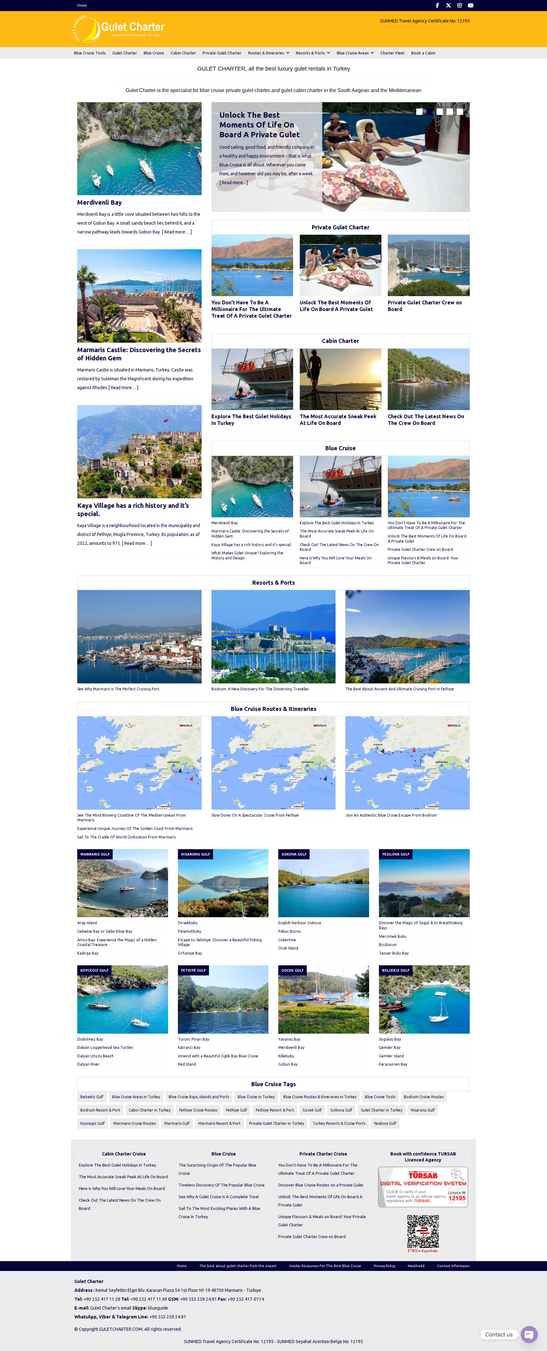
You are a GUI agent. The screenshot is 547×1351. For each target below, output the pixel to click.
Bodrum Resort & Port (100, 1110)
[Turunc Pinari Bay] (223, 999)
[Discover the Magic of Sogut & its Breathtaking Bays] (424, 883)
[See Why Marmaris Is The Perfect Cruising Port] (139, 636)
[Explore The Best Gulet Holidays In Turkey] (252, 379)
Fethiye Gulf (236, 1110)
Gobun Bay (288, 1064)
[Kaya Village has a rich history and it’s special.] (139, 451)
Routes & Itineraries (266, 53)
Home (82, 5)
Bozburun (388, 945)
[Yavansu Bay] (323, 999)
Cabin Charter (183, 53)
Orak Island (288, 948)
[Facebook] (437, 5)
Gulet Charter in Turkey (381, 1110)
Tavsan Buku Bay (394, 953)
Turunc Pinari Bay (193, 1039)
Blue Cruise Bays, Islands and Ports (199, 1097)
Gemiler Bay (389, 1047)
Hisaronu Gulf (423, 1110)
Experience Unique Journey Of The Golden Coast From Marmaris (134, 828)
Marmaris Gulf (177, 1123)
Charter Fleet (392, 53)
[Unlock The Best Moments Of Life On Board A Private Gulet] (340, 157)
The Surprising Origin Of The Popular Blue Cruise (217, 1169)
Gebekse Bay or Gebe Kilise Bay (104, 931)
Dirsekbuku (188, 923)
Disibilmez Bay (90, 1039)
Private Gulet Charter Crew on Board (420, 549)
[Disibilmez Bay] (122, 999)
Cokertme (287, 940)
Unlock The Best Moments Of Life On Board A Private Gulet (259, 125)
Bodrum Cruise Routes (424, 1097)
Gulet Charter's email (110, 1308)
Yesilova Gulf (385, 1123)
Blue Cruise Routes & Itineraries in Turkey (319, 1097)
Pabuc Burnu (289, 931)
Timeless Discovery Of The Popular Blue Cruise (222, 1185)
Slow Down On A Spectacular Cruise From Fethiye (255, 815)
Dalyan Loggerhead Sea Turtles (105, 1047)
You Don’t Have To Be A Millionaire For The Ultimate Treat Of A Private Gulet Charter (251, 309)
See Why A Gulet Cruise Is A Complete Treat (219, 1196)
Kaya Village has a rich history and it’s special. (251, 545)
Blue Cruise (154, 53)
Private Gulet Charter (222, 53)
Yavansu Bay (289, 1039)
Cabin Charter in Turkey (150, 1110)
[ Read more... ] (233, 182)
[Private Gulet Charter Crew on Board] (428, 265)
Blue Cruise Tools (90, 53)
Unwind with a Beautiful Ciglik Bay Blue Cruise (218, 1056)
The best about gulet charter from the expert (238, 1266)
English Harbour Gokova (299, 923)
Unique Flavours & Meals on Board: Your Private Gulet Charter (322, 1220)
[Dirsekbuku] (223, 883)
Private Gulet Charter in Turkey (276, 1123)
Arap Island (87, 923)
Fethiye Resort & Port (275, 1110)
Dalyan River (88, 1064)
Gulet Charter (124, 53)
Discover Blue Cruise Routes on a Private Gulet (320, 1185)
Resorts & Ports (310, 53)
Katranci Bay (189, 1047)
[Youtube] (470, 5)
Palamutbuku (189, 931)
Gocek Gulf (312, 1110)
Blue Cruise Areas (353, 53)
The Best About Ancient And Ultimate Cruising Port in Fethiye (399, 689)
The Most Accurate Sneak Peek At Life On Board (123, 1176)
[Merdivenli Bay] (252, 486)
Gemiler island (391, 1056)
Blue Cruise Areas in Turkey (136, 1097)
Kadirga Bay (87, 953)
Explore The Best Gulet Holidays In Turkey (337, 523)
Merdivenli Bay (224, 523)
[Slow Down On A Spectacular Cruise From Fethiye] (273, 763)
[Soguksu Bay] (424, 999)
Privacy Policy (384, 1266)
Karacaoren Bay (393, 1064)
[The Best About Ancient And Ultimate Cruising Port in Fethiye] (407, 636)
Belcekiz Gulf (92, 1097)
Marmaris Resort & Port (219, 1123)
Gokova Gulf (341, 1110)
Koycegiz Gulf (92, 1123)
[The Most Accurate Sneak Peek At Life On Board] (340, 379)
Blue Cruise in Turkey (256, 1097)
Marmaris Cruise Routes (134, 1123)
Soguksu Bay (390, 1039)
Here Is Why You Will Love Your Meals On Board (122, 1188)
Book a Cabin (423, 53)
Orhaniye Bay (190, 953)
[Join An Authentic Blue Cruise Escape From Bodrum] (407, 763)
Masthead (416, 1266)
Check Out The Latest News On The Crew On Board (120, 1204)
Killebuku (286, 1056)
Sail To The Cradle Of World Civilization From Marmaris (126, 837)
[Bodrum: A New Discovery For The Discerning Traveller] (273, 636)
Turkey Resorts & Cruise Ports (339, 1123)
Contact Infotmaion (453, 1266)
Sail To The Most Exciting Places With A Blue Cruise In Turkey (219, 1212)
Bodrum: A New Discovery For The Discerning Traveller (260, 689)
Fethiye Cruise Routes (198, 1110)
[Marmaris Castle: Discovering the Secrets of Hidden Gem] (139, 296)
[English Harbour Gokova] (323, 883)
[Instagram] (459, 5)
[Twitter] (448, 5)
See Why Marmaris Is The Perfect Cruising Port (118, 689)
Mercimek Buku (392, 936)
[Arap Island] (122, 883)
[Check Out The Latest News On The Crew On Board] (428, 379)
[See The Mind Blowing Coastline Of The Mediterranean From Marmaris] (139, 763)
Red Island (187, 1064)
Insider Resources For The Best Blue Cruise (325, 1266)
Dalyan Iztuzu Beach (95, 1056)
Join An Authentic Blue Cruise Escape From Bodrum (391, 815)
